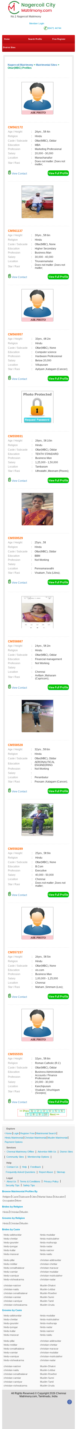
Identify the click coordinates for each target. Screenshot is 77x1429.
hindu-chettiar (11, 1238)
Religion (7, 1196)
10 (45, 1114)
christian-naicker (12, 1285)
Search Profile (35, 39)
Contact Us (12, 1167)
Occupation (9, 1200)
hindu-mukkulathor (49, 1238)
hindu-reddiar (10, 1264)
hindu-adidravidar (13, 1234)
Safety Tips (29, 1185)
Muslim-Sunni (47, 1297)
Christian (14, 1212)
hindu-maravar (11, 1254)
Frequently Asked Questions (20, 1172)
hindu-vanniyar (11, 1275)
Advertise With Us (47, 1151)
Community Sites (15, 1156)
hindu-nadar (46, 1246)
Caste (15, 1196)
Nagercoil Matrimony (20, 64)
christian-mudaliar (49, 1271)
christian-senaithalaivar (16, 1293)
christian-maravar (49, 1268)
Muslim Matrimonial (57, 1137)
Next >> (54, 1114)
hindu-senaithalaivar (14, 1268)
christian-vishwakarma (15, 1305)
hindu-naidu (46, 1254)
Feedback (35, 1167)
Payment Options (14, 1142)
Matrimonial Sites (46, 64)
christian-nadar (48, 1279)
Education (59, 1196)
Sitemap (61, 1172)
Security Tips (12, 1185)
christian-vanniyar (13, 1301)
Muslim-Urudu (47, 1305)
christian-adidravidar (50, 1260)
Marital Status (45, 1196)
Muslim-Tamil (46, 1301)
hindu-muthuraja (48, 1242)
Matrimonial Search (46, 1133)
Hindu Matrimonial (14, 1137)
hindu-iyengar (11, 1246)
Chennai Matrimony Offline (20, 1151)
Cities (34, 1196)
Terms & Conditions (30, 1181)
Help (24, 1167)
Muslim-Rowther (48, 1293)
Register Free (27, 1133)
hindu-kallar (10, 1250)
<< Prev (24, 1111)
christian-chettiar (48, 1264)
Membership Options (38, 1156)
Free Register (58, 39)
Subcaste (25, 1196)
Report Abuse (46, 1172)
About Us (11, 1181)
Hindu (6, 1212)
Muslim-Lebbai (47, 1289)
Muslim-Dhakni (47, 1285)
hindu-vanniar (11, 1271)
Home (7, 39)
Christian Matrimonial (35, 1137)
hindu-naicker (47, 1250)
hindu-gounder (11, 1242)
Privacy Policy (51, 1181)
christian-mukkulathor (51, 1275)
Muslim (24, 1212)
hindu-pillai (9, 1260)
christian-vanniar (12, 1297)
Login (16, 1133)
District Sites (9, 47)
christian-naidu (11, 1289)
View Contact (19, 173)
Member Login (36, 23)
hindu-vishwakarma (14, 1279)
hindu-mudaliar (47, 1234)
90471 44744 (54, 28)
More (18, 1200)
